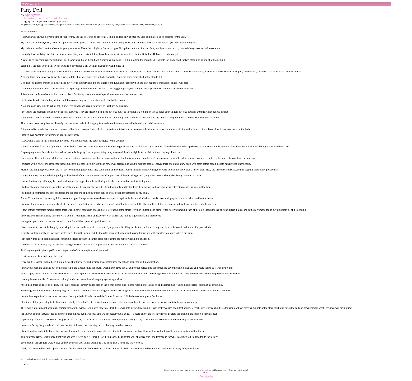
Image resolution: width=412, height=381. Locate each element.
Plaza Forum (80, 359)
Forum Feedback (50, 18)
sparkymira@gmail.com (31, 18)
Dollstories (206, 376)
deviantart (63, 18)
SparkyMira (33, 15)
